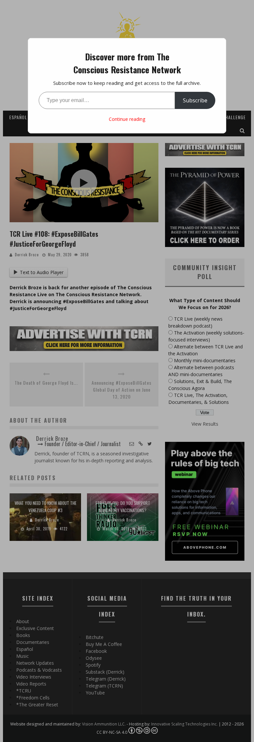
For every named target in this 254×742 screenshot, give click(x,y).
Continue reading (127, 119)
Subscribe (195, 100)
